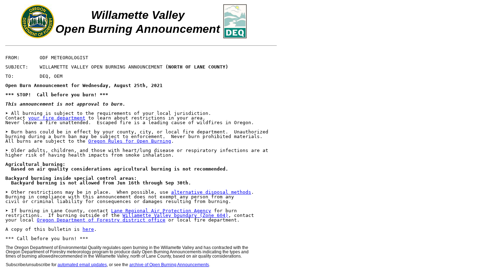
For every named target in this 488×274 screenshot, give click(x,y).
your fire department (56, 118)
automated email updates (82, 264)
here (88, 229)
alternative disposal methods (211, 192)
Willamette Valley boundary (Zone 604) (175, 215)
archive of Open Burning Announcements (169, 264)
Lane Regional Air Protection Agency (161, 210)
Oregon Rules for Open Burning (129, 141)
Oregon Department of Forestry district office (101, 220)
